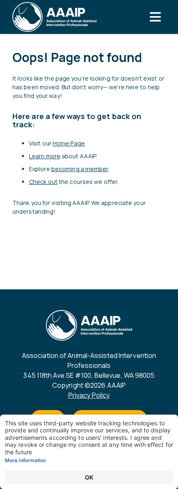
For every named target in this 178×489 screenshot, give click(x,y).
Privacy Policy (89, 395)
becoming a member (79, 169)
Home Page (69, 143)
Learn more (44, 156)
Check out (43, 182)
